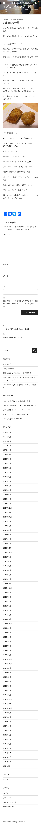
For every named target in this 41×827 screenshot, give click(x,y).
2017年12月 (7, 508)
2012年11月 (7, 704)
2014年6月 (7, 637)
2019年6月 (7, 468)
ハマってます (8, 414)
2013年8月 (7, 668)
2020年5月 (7, 437)
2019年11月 (7, 454)
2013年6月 (7, 673)
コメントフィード (9, 802)
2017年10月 (7, 517)
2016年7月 (7, 557)
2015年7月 (7, 601)
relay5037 (20, 19)
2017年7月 (7, 526)
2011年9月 (7, 766)
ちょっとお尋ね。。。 (11, 401)
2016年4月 (7, 570)
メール (6, 276)
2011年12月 (7, 753)
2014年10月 (7, 624)
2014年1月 (7, 655)
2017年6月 (7, 530)
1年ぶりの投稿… (9, 369)
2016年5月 (7, 566)
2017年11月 (7, 512)
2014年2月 (7, 650)
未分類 (5, 780)
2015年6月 (7, 606)
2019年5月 (7, 472)
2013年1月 (7, 695)
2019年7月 (7, 463)
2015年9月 (7, 592)
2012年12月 (7, 699)
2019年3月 (7, 477)
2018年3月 (7, 503)
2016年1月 (7, 579)
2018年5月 (7, 495)
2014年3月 (7, 646)
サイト (5, 287)
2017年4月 (7, 539)
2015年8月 (7, 597)
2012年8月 (7, 717)
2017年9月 (7, 521)
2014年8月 (7, 633)
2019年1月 (7, 486)
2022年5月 (7, 432)
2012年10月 (7, 708)
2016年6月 (7, 561)
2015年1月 (7, 615)
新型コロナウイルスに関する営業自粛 (17, 373)
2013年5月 (7, 677)
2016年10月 (7, 552)
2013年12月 (7, 659)
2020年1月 (7, 450)
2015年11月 (7, 584)
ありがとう (7, 364)
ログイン (6, 793)
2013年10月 (7, 664)
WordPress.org (8, 806)
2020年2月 (7, 446)
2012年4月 (7, 735)
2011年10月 (7, 762)
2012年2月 (7, 744)
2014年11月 (7, 619)
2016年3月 (7, 575)
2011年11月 (7, 757)
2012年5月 (7, 730)
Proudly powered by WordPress (14, 822)
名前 (5, 265)
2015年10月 (7, 588)
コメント (6, 234)
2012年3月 (7, 739)
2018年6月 (7, 490)
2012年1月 (7, 748)
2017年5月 (7, 535)
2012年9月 (7, 713)
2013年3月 (7, 686)
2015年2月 (7, 610)
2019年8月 (7, 459)
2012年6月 (7, 726)
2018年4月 (7, 499)
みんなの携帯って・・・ (12, 405)
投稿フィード (8, 798)
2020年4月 (7, 441)
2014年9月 (7, 628)
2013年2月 (7, 690)
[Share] (5, 214)
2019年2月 (7, 481)
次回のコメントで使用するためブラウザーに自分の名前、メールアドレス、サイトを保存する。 (20, 303)
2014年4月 (7, 641)
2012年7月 (7, 722)
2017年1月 (7, 543)
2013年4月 (7, 681)
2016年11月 (7, 548)
